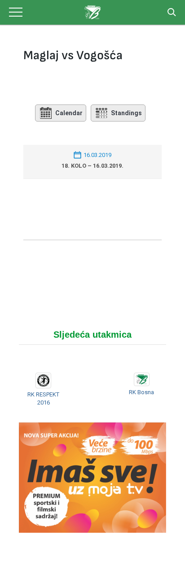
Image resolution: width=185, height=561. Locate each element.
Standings (126, 113)
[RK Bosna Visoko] (92, 12)
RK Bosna (141, 392)
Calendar (69, 113)
